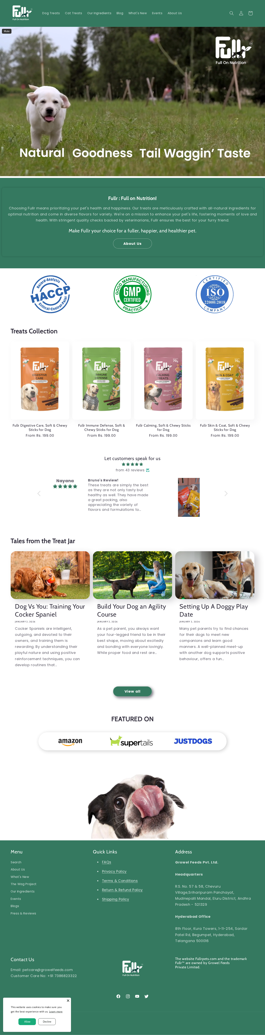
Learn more (56, 1011)
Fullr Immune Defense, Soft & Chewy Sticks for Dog (101, 427)
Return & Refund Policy (122, 890)
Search (16, 862)
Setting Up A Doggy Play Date (213, 610)
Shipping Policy (115, 899)
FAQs (106, 862)
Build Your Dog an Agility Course (131, 610)
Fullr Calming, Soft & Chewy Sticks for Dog (163, 427)
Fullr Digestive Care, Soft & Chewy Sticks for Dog (40, 427)
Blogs (15, 906)
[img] (132, 464)
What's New (20, 877)
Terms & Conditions (120, 880)
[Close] (68, 1001)
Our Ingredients (23, 891)
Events (16, 899)
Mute (7, 31)
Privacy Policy (114, 871)
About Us (132, 243)
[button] (231, 13)
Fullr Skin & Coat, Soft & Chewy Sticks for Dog (225, 427)
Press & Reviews (23, 913)
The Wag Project (24, 884)
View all (132, 691)
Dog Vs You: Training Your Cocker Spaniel (50, 610)
